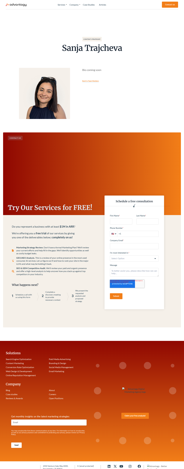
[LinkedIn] (109, 466)
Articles (102, 4)
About (52, 390)
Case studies (12, 394)
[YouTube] (121, 466)
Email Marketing (56, 371)
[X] (115, 466)
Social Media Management (61, 367)
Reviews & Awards (14, 398)
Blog (8, 390)
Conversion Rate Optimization (20, 367)
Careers (52, 394)
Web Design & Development (19, 371)
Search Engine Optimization (19, 359)
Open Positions (56, 398)
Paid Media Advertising (60, 359)
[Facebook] (139, 466)
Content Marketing (15, 363)
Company (74, 4)
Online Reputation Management (21, 375)
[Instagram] (130, 466)
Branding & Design (57, 363)
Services (61, 4)
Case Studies (89, 4)
